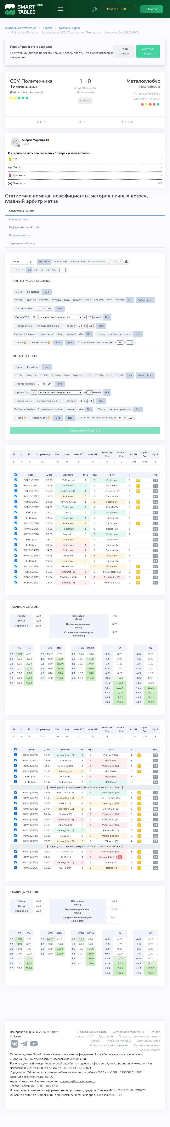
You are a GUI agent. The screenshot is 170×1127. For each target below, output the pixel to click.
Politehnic (112, 480)
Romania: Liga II (69, 28)
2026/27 (120, 300)
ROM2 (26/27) (31, 480)
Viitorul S (68, 501)
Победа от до (76, 325)
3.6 (127, 122)
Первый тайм (60, 261)
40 (41, 270)
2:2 (155, 798)
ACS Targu (112, 485)
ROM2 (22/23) (31, 571)
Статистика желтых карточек (109, 1045)
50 (47, 270)
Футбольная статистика (20, 28)
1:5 (155, 480)
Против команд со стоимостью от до (102, 342)
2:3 (155, 782)
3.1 (83, 122)
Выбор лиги (144, 300)
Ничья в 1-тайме (75, 334)
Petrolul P (111, 830)
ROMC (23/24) (31, 566)
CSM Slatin (68, 577)
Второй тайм (77, 261)
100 (54, 270)
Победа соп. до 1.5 (48, 325)
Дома (19, 291)
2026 (109, 300)
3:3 (155, 555)
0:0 (155, 496)
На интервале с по (102, 261)
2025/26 (98, 300)
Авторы (96, 1041)
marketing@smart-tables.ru (77, 1081)
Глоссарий (106, 1036)
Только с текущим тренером (114, 334)
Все (47, 291)
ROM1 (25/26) (30, 792)
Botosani (65, 814)
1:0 (155, 491)
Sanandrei (68, 534)
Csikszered (110, 819)
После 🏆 (21, 342)
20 (29, 270)
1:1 (155, 501)
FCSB (65, 835)
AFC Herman (111, 798)
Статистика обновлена (85, 431)
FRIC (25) (31, 539)
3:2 (155, 814)
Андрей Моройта (33, 140)
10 (17, 270)
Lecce (68, 512)
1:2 (155, 550)
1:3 (155, 545)
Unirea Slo (112, 491)
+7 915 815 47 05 (47, 1086)
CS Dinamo (112, 523)
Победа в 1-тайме (24, 334)
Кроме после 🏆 (41, 342)
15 (23, 270)
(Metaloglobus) (149, 87)
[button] (94, 9)
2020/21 (19, 300)
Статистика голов (148, 1041)
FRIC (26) (31, 512)
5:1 (155, 825)
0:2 (155, 534)
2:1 (155, 485)
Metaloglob (112, 571)
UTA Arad (65, 825)
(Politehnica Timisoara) (26, 92)
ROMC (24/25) (31, 550)
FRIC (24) (31, 561)
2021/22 (31, 300)
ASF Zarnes (65, 782)
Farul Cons (65, 792)
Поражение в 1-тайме (50, 334)
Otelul (65, 803)
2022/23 (44, 300)
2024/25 (77, 300)
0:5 (155, 571)
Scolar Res (112, 528)
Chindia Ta (112, 507)
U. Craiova (65, 851)
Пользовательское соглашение (139, 1036)
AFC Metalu (110, 771)
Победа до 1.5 (24, 325)
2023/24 (56, 300)
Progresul (68, 555)
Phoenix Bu (68, 566)
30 (35, 270)
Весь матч (44, 261)
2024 (67, 300)
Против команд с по (31, 308)
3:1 (155, 755)
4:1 (155, 857)
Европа (47, 28)
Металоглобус (143, 81)
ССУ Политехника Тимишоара (31, 84)
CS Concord (68, 480)
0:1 (155, 512)
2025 (88, 300)
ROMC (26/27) (31, 485)
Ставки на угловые (118, 1041)
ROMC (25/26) (31, 523)
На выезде (33, 291)
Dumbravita (112, 496)
